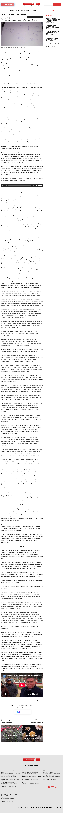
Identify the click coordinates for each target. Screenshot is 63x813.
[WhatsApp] (60, 10)
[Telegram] (53, 10)
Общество (35, 17)
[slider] (40, 185)
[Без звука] (36, 185)
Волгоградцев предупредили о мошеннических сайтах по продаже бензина (53, 44)
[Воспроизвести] (3, 185)
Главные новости (50, 22)
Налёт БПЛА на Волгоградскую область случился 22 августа (52, 38)
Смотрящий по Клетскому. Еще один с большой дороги (10, 721)
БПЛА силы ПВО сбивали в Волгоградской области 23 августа (52, 32)
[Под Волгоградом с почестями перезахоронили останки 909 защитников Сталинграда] (11, 734)
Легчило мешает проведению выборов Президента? (34, 721)
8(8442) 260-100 (4, 795)
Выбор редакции (50, 34)
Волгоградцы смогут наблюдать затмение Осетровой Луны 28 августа (52, 26)
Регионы (40, 17)
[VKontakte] (56, 10)
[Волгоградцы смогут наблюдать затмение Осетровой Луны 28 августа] (32, 734)
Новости (30, 17)
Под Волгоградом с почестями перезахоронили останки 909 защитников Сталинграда (53, 20)
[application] (22, 185)
